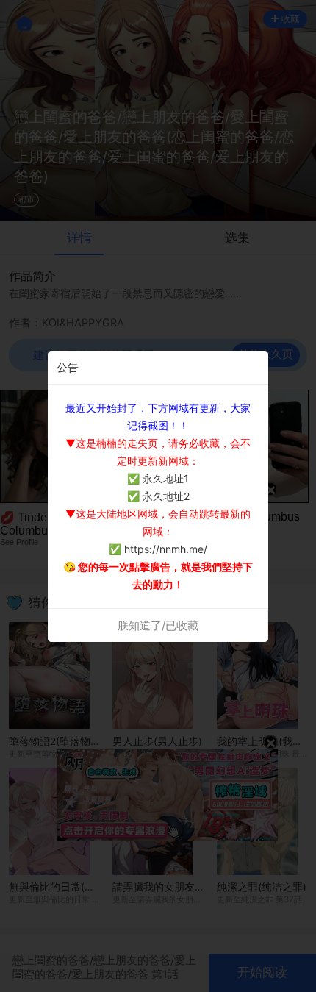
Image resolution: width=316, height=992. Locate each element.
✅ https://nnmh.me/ (158, 549)
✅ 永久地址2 (158, 496)
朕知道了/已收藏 (158, 625)
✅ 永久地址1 (158, 478)
